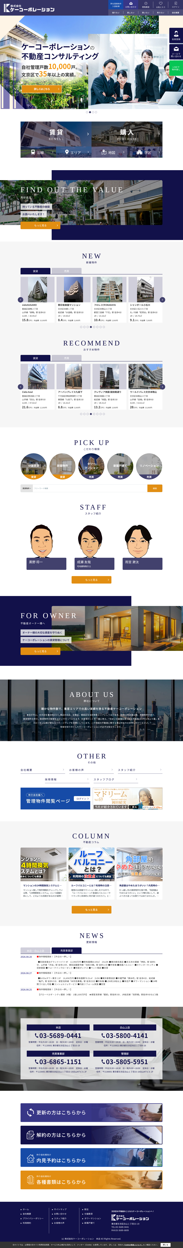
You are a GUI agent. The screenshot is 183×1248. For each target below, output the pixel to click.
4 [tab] (90, 326)
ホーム (25, 1209)
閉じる (165, 1245)
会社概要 (175, 12)
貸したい (130, 12)
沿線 (40, 152)
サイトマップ (59, 1209)
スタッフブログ (104, 779)
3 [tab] (87, 326)
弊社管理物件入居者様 (115, 4)
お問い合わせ (130, 7)
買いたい (145, 12)
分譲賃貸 (87, 1213)
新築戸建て (88, 1222)
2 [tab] (84, 326)
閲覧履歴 (146, 7)
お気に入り (160, 7)
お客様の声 (76, 770)
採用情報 (51, 779)
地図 (111, 152)
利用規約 (26, 1222)
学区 (147, 152)
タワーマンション (91, 1218)
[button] (87, 112)
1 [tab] (81, 326)
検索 (155, 488)
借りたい (116, 12)
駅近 (85, 1209)
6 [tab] (97, 326)
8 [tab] (103, 326)
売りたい (160, 12)
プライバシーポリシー (32, 1218)
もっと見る (40, 225)
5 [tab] (93, 326)
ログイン (175, 7)
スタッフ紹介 (127, 770)
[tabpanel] (38, 300)
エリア (75, 152)
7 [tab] (100, 326)
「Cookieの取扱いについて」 (133, 1245)
